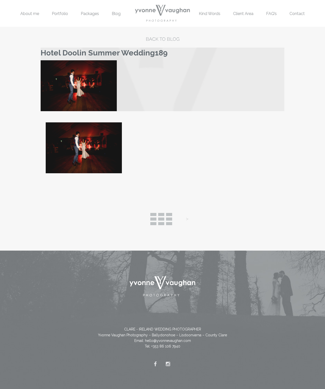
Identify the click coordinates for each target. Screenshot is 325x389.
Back (161, 219)
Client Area (243, 13)
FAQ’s (271, 13)
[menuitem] (29, 13)
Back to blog (163, 39)
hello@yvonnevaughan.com (168, 341)
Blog (116, 13)
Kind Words (209, 13)
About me (29, 13)
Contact (297, 13)
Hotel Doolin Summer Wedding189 (104, 52)
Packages (90, 13)
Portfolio (60, 13)
